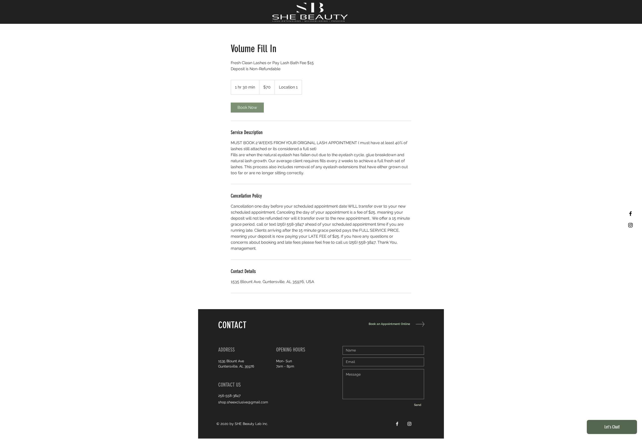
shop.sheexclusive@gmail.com (243, 402)
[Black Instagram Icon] (630, 225)
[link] (247, 108)
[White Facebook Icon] (397, 423)
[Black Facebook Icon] (630, 214)
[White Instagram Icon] (409, 423)
